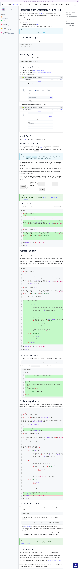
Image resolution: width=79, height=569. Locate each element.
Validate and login (69, 19)
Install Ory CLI (68, 14)
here (44, 32)
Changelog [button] (53, 4)
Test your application (70, 25)
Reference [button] (45, 4)
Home (9, 4)
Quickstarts (15, 4)
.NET (27, 22)
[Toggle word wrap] (59, 213)
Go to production (69, 27)
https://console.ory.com (38, 70)
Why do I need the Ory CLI (72, 16)
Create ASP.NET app (69, 9)
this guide (25, 139)
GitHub (67, 4)
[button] (9, 17)
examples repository (25, 543)
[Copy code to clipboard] (61, 44)
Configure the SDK (70, 18)
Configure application (70, 23)
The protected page (69, 21)
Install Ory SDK (68, 10)
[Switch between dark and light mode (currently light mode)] (71, 4)
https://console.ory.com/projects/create (42, 72)
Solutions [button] (30, 4)
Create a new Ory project (70, 12)
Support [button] (61, 4)
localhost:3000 (27, 526)
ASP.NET (40, 13)
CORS (41, 147)
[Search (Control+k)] (75, 4)
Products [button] (22, 4)
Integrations (38, 4)
